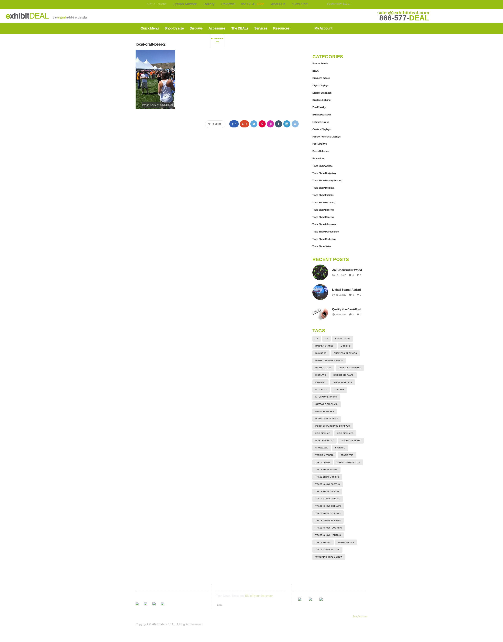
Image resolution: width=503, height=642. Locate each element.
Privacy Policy (275, 616)
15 (326, 339)
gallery (339, 389)
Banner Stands (320, 63)
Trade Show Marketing (324, 239)
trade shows (346, 542)
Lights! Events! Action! (346, 289)
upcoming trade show (328, 557)
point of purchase (326, 419)
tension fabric (324, 455)
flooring (321, 389)
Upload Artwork (185, 4)
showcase (321, 448)
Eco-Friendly (319, 107)
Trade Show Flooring (322, 209)
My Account (360, 616)
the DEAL (252, 4)
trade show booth (348, 462)
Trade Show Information (324, 224)
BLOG (315, 70)
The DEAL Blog (197, 616)
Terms (256, 616)
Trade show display (327, 499)
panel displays (324, 411)
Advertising (342, 339)
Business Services (345, 353)
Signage (340, 448)
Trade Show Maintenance (325, 231)
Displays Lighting (321, 100)
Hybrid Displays (320, 122)
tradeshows (323, 542)
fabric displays (342, 382)
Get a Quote (156, 4)
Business (321, 353)
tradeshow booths (327, 477)
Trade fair (347, 455)
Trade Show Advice (322, 166)
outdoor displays (326, 404)
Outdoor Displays (321, 129)
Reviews (228, 4)
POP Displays (319, 144)
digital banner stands (329, 360)
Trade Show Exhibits (322, 195)
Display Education (321, 92)
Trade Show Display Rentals (327, 180)
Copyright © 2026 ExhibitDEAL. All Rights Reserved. (169, 624)
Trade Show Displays (323, 187)
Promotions (318, 158)
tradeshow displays (328, 513)
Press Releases (320, 151)
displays (320, 375)
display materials (350, 368)
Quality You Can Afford (346, 309)
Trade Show (322, 462)
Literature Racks (326, 397)
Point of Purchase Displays (326, 136)
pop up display (324, 440)
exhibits (320, 382)
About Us (278, 4)
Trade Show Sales (321, 246)
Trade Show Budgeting (324, 173)
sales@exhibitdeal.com (403, 12)
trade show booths (327, 484)
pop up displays (351, 440)
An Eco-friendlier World (347, 270)
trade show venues (327, 550)
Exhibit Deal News (321, 114)
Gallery (209, 4)
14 (316, 339)
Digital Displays (320, 85)
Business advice (321, 78)
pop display (322, 433)
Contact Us (238, 616)
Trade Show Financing (323, 202)
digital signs (323, 368)
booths (345, 346)
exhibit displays (343, 375)
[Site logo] (34, 16)
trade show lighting (328, 535)
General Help (298, 616)
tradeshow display (327, 491)
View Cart (299, 4)
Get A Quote (141, 616)
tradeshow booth (326, 470)
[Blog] (217, 41)
